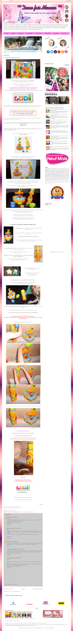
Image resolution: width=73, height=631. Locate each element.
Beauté (51, 176)
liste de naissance (54, 181)
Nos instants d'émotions (58, 175)
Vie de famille (66, 170)
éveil (49, 183)
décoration (67, 175)
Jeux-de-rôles (50, 173)
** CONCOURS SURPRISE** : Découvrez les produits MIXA (59, 125)
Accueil (23, 588)
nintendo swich (58, 181)
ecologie (46, 181)
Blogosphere (53, 171)
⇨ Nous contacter (53, 183)
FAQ (52, 180)
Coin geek (47, 172)
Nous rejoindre (60, 180)
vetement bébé (67, 182)
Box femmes (65, 177)
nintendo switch (62, 181)
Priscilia (8, 541)
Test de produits (25, 511)
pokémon (49, 182)
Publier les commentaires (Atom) (14, 591)
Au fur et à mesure (10, 528)
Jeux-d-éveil (63, 174)
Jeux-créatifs (64, 173)
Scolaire (48, 175)
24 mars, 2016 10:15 (20, 549)
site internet (30, 497)
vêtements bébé (47, 183)
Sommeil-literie (54, 176)
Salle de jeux (47, 171)
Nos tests (8, 511)
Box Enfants (62, 176)
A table (66, 172)
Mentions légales (56, 180)
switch (61, 182)
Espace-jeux (61, 170)
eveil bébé (57, 178)
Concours (57, 170)
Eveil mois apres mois (66, 178)
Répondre (8, 524)
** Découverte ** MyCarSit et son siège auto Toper (58, 130)
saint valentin (55, 182)
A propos (64, 175)
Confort (52, 178)
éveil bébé (60, 178)
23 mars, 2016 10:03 (17, 528)
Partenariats (12, 511)
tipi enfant (63, 182)
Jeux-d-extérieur (66, 176)
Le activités (7, 209)
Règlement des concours (49, 177)
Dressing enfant (54, 173)
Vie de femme (52, 170)
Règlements (11, 620)
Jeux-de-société (51, 175)
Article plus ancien (38, 588)
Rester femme (47, 176)
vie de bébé (67, 174)
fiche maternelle (49, 181)
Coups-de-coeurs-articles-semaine (62, 171)
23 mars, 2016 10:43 (13, 541)
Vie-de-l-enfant (31, 511)
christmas (68, 180)
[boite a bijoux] (52, 614)
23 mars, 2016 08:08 (14, 517)
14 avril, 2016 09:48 (17, 557)
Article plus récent (8, 588)
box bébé (54, 178)
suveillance (58, 182)
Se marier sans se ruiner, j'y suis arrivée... (23, 51)
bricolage (65, 180)
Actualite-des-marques (59, 177)
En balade (58, 176)
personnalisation (50, 180)
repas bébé (51, 182)
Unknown (9, 517)
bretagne (63, 180)
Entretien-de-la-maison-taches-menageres (54, 174)
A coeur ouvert (59, 173)
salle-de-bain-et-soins (18, 511)
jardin (54, 177)
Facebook (30, 499)
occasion (67, 181)
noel (64, 181)
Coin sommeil (52, 172)
